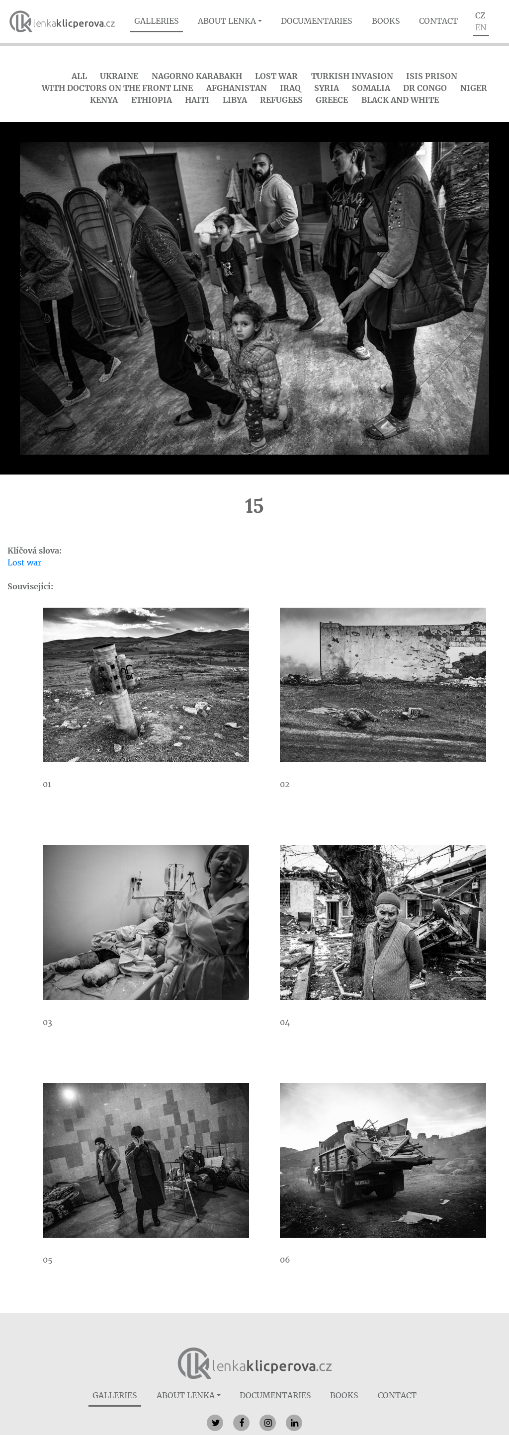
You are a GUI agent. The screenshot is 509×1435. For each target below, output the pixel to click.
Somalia (371, 88)
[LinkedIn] (294, 1423)
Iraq (290, 88)
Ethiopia (151, 100)
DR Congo (425, 88)
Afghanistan (236, 88)
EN (481, 27)
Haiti (197, 100)
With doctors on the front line (117, 88)
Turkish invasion (352, 76)
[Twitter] (215, 1423)
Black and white (400, 100)
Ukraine (119, 76)
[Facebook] (241, 1423)
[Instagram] (267, 1423)
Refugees (281, 100)
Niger (473, 88)
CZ (480, 15)
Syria (326, 88)
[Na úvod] (254, 1362)
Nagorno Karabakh (197, 76)
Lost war (276, 76)
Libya (235, 100)
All (79, 76)
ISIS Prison (431, 76)
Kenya (104, 100)
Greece (332, 100)
